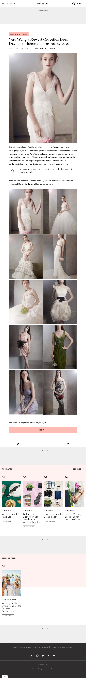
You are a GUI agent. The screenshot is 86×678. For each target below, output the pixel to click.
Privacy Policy (37, 669)
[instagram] (37, 656)
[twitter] (48, 656)
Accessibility (46, 647)
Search (14, 647)
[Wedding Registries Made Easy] (11, 494)
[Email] (68, 444)
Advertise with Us (25, 647)
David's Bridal (24, 184)
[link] (43, 3)
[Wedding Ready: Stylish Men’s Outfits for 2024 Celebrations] (11, 583)
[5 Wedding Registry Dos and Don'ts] (53, 494)
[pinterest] (43, 656)
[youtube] (54, 656)
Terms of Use (48, 669)
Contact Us (37, 647)
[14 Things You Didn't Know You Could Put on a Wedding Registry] (32, 494)
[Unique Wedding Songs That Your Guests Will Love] (74, 494)
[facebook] (32, 656)
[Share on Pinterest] (18, 444)
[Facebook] (43, 444)
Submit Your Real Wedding (62, 647)
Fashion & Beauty (18, 34)
